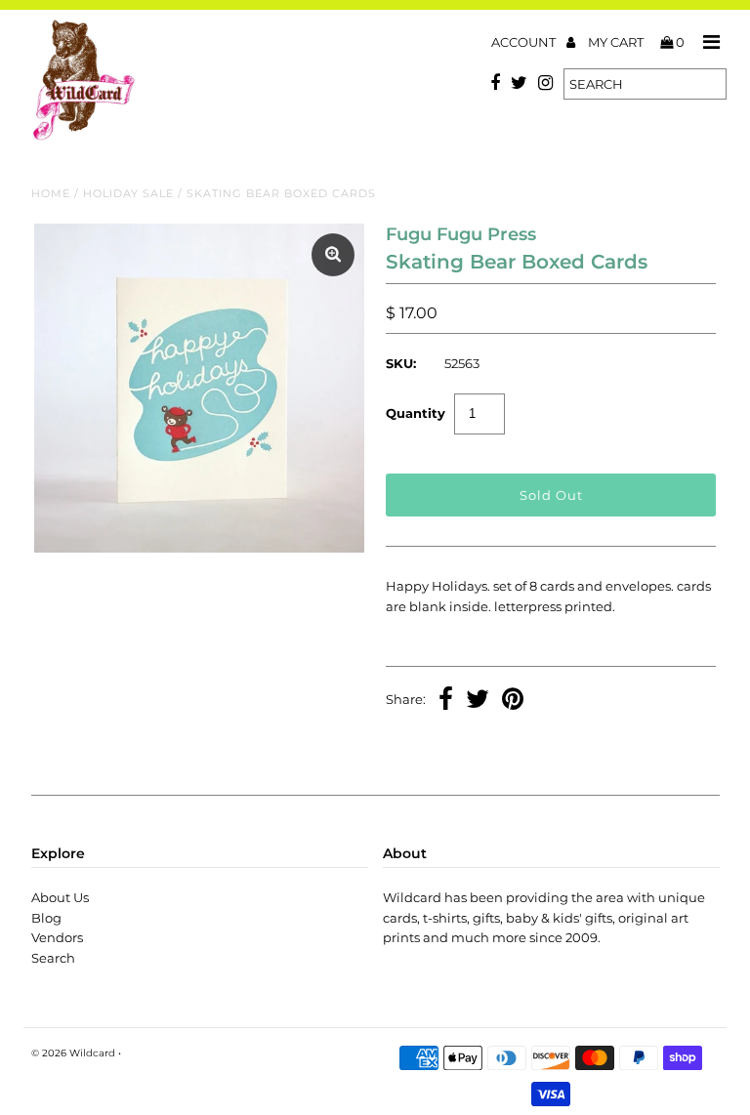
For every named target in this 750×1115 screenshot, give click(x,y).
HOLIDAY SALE (128, 193)
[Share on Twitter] (477, 701)
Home (50, 193)
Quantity (415, 413)
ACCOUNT (525, 42)
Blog (46, 918)
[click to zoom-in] (333, 254)
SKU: (401, 363)
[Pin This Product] (512, 701)
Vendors (57, 937)
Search (53, 958)
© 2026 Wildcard (73, 1053)
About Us (60, 897)
